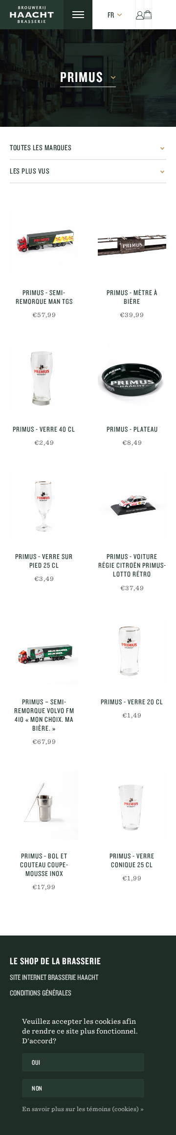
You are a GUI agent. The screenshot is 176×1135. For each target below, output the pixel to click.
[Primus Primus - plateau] (132, 378)
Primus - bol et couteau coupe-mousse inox (44, 865)
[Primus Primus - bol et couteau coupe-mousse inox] (44, 805)
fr (111, 15)
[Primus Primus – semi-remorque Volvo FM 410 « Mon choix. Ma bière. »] (44, 651)
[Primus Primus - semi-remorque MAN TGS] (44, 242)
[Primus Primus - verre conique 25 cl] (132, 805)
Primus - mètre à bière (132, 297)
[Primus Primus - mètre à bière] (132, 242)
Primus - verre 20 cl (132, 701)
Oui (36, 1062)
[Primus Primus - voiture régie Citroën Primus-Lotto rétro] (132, 506)
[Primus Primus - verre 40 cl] (44, 378)
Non (37, 1088)
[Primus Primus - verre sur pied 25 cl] (44, 506)
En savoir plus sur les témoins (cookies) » (83, 1108)
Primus (82, 77)
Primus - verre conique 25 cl (132, 860)
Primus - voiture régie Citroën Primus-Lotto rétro (132, 565)
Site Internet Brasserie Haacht (54, 977)
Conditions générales (40, 992)
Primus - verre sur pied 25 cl (44, 561)
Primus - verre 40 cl (44, 429)
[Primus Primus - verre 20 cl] (132, 651)
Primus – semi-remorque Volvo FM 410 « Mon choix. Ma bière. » (44, 715)
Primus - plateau (132, 429)
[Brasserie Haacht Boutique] (32, 14)
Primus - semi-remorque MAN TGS (44, 297)
